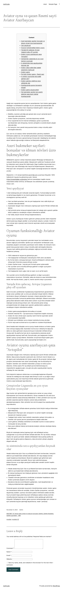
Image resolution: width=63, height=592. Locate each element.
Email (9, 555)
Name (9, 552)
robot (45, 4)
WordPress (56, 586)
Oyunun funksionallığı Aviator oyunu (32, 48)
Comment (10, 548)
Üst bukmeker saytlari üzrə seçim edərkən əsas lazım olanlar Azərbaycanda (32, 94)
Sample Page (53, 4)
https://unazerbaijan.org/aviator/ (17, 179)
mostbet (9, 519)
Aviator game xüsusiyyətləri (30, 90)
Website (9, 559)
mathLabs (6, 4)
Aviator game (25, 72)
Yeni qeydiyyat (26, 45)
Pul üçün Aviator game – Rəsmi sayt (32, 74)
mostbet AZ (15, 519)
